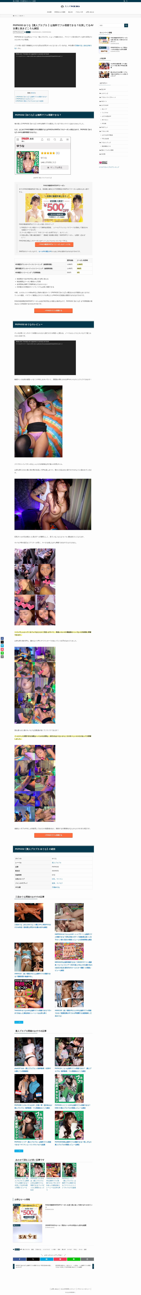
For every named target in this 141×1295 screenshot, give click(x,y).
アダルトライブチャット (108, 97)
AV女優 (104, 123)
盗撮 (53, 883)
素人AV (28, 32)
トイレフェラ (46, 1249)
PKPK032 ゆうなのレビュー (25, 99)
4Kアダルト (105, 120)
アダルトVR (104, 131)
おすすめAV (104, 105)
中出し (75, 1249)
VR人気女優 (105, 138)
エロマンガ (104, 93)
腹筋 (32, 1249)
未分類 (103, 154)
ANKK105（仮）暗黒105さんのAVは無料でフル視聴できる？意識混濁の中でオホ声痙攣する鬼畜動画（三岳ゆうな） (73, 1013)
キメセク (60, 883)
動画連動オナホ (106, 146)
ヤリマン (60, 879)
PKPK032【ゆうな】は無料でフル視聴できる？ (31, 96)
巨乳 (53, 879)
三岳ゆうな (56, 887)
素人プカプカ (56, 862)
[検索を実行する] (126, 25)
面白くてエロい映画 (107, 150)
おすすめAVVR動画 (107, 135)
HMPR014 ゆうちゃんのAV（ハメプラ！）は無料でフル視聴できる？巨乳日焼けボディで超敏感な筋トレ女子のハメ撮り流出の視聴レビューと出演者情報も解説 (73, 937)
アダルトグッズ (106, 142)
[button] (19, 1259)
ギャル (80, 1249)
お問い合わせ (55, 1289)
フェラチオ (105, 112)
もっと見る (18, 1022)
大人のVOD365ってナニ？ (68, 1289)
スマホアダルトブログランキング (109, 167)
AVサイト (104, 101)
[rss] (124, 1)
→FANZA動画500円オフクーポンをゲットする (54, 244)
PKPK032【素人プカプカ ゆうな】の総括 (29, 101)
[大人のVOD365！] (70, 6)
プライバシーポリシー (83, 1289)
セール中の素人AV (45, 251)
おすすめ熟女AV (106, 116)
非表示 (33, 93)
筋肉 (59, 1249)
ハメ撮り (54, 1249)
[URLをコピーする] (87, 1259)
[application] (45, 70)
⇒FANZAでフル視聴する (53, 310)
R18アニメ (104, 127)
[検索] (127, 1)
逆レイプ (104, 109)
